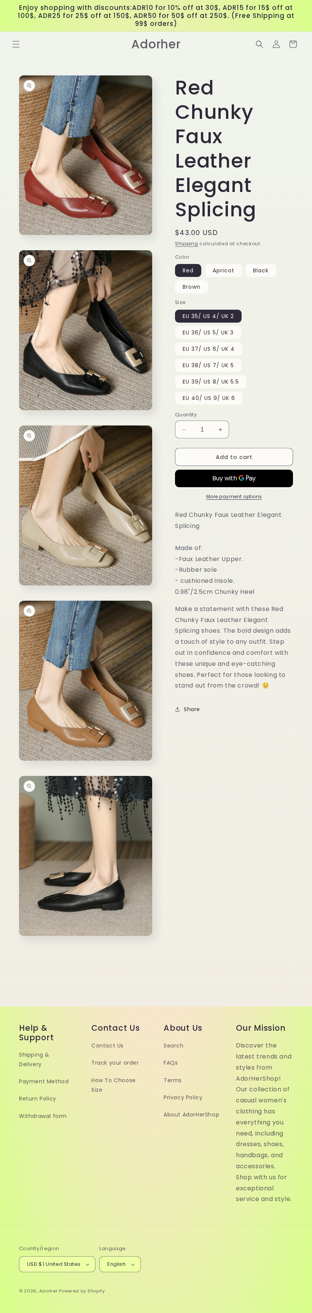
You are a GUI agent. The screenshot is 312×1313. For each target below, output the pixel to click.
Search (174, 1045)
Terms (173, 1080)
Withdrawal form (43, 1116)
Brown (192, 287)
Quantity (186, 414)
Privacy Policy (183, 1097)
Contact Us (107, 1045)
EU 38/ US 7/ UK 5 (208, 365)
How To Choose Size (113, 1085)
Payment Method (43, 1081)
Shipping (186, 243)
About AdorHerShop (191, 1114)
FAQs (171, 1063)
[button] (16, 44)
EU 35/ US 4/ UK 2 (208, 316)
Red (188, 270)
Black (261, 270)
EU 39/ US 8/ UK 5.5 (211, 381)
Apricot (223, 270)
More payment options (234, 496)
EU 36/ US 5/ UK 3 (208, 332)
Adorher (48, 1291)
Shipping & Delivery (34, 1059)
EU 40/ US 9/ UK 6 (209, 398)
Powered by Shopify (82, 1291)
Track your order (115, 1063)
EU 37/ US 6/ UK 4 (209, 349)
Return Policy (37, 1098)
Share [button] (192, 709)
